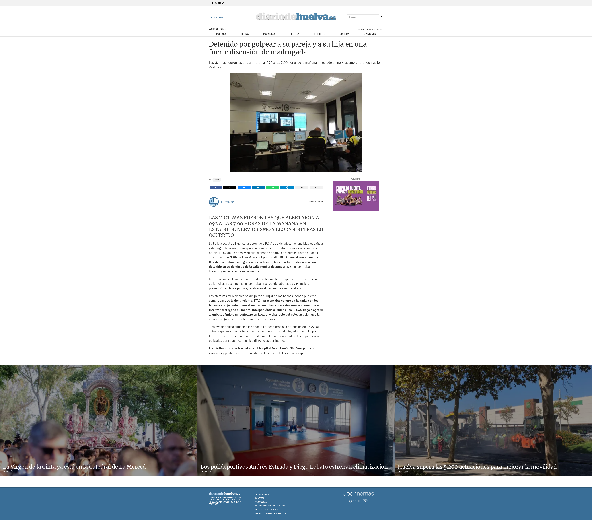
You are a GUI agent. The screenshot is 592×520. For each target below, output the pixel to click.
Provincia (269, 34)
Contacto (260, 498)
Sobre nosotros (263, 494)
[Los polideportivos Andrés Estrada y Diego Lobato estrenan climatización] (296, 420)
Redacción (228, 201)
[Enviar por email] (301, 187)
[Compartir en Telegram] (287, 187)
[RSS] (223, 3)
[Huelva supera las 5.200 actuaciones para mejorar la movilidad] (493, 420)
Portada (221, 34)
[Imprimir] (316, 187)
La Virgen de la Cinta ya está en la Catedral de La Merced (74, 467)
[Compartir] (216, 187)
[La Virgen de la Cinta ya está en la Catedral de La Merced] (98, 420)
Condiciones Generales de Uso (270, 506)
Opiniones (370, 34)
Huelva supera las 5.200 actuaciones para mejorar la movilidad (477, 467)
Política (295, 34)
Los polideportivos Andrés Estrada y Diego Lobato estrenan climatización (294, 467)
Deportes (319, 34)
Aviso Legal (261, 502)
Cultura (344, 34)
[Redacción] (214, 202)
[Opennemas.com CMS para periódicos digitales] (358, 497)
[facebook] (236, 201)
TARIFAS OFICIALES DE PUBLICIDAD (270, 513)
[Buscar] (381, 16)
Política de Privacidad (266, 509)
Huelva (244, 34)
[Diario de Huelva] (296, 17)
